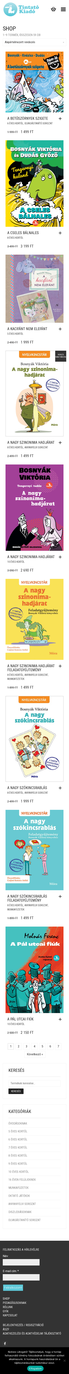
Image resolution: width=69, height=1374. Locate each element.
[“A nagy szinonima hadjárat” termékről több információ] (61, 442)
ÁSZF (6, 1329)
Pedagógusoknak (14, 1303)
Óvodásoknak (17, 1123)
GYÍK (5, 1311)
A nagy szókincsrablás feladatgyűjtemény (27, 898)
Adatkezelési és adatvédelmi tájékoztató (32, 1333)
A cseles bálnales (23, 233)
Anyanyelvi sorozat (36, 447)
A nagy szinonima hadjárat (30, 442)
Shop (6, 1298)
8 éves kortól (15, 237)
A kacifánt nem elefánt (27, 329)
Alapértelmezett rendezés (20, 42)
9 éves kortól (17, 1163)
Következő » (35, 1054)
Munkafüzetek (15, 678)
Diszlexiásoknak (19, 1212)
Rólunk (8, 1307)
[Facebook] (5, 1343)
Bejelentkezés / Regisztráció (23, 1325)
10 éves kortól (15, 561)
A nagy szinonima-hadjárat (31, 557)
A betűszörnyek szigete (27, 118)
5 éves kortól (15, 333)
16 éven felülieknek (22, 1179)
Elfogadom (35, 1368)
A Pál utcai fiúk (20, 1019)
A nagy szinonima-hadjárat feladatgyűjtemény (31, 668)
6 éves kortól (15, 123)
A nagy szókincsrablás (27, 788)
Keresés (16, 1091)
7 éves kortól (17, 1147)
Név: (5, 1256)
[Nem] (64, 1360)
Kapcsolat (10, 1315)
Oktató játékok (19, 1196)
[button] (61, 118)
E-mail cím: (11, 1271)
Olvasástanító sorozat (38, 123)
